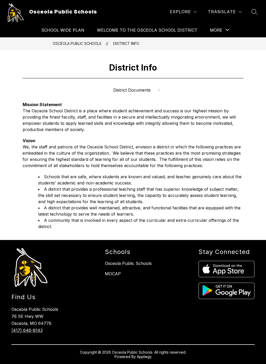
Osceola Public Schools (77, 43)
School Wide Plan (62, 30)
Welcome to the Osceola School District (147, 30)
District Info (126, 43)
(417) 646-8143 (27, 330)
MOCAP (113, 273)
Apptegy (144, 356)
